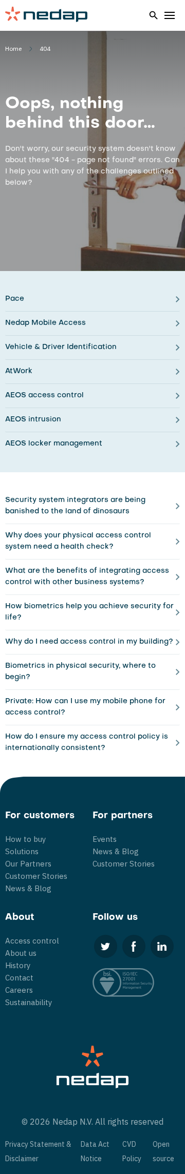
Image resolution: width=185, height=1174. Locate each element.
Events (104, 839)
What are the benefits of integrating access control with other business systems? (87, 577)
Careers (19, 990)
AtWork (18, 371)
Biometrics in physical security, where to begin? (80, 672)
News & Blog (28, 888)
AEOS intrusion (33, 419)
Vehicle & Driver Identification (61, 347)
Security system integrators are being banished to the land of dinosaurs (75, 506)
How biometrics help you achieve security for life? (89, 612)
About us (20, 953)
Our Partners (28, 864)
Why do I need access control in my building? (89, 642)
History (17, 965)
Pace (14, 299)
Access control (32, 941)
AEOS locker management (53, 443)
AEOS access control (44, 395)
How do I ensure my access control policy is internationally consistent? (86, 743)
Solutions (22, 851)
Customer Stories (36, 876)
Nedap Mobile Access (45, 323)
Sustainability (28, 1002)
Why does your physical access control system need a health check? (78, 541)
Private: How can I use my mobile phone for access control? (85, 707)
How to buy (25, 839)
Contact (19, 978)
